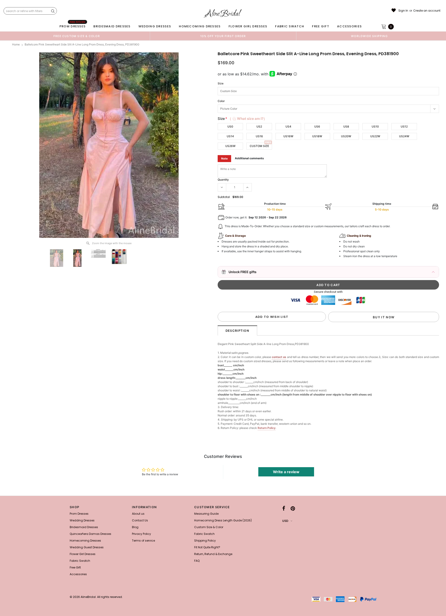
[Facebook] (283, 508)
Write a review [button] (286, 471)
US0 (230, 126)
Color (221, 101)
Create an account (426, 11)
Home (16, 44)
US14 (230, 136)
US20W (346, 136)
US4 (288, 126)
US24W (404, 136)
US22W (375, 136)
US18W (317, 136)
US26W (230, 146)
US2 (259, 126)
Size (220, 83)
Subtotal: (224, 197)
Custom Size (259, 146)
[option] (76, 36)
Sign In (403, 11)
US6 (317, 126)
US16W (288, 136)
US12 (404, 126)
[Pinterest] (293, 508)
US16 (259, 136)
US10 (375, 126)
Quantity (223, 179)
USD (285, 521)
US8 (346, 126)
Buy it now (383, 317)
